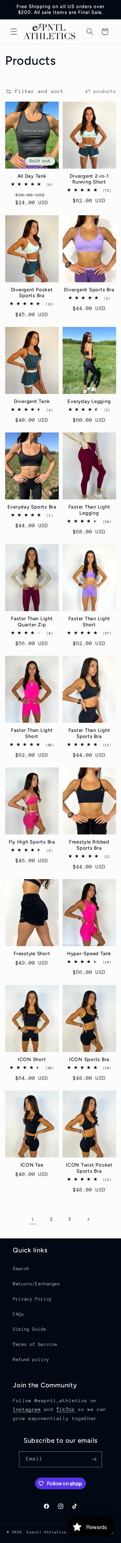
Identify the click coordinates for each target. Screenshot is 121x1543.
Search (21, 1268)
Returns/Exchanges (36, 1283)
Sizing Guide (29, 1329)
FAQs (18, 1314)
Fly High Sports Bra (32, 842)
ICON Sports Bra (89, 1059)
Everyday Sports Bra (31, 507)
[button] (13, 31)
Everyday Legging (89, 401)
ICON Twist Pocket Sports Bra (89, 1168)
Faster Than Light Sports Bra (89, 733)
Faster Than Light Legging (89, 510)
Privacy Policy (32, 1299)
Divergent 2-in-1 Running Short (89, 179)
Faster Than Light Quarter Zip (32, 622)
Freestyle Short (32, 953)
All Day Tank (31, 176)
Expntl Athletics (48, 1532)
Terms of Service (35, 1344)
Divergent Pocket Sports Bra (32, 293)
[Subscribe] (93, 1459)
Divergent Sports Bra (89, 290)
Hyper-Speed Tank (89, 953)
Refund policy (31, 1359)
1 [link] (33, 1219)
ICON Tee (32, 1165)
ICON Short (32, 1059)
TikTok (65, 1409)
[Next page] (87, 1219)
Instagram (27, 1409)
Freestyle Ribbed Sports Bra (89, 845)
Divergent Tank (32, 401)
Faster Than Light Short (89, 622)
